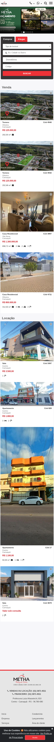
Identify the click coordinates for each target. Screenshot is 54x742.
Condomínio (37, 714)
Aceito (34, 738)
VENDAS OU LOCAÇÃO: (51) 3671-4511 (27, 691)
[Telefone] (32, 3)
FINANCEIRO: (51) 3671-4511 (27, 694)
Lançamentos (38, 718)
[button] (4, 20)
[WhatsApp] (39, 3)
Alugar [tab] (21, 39)
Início (4, 714)
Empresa (5, 718)
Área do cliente (38, 723)
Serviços (5, 723)
